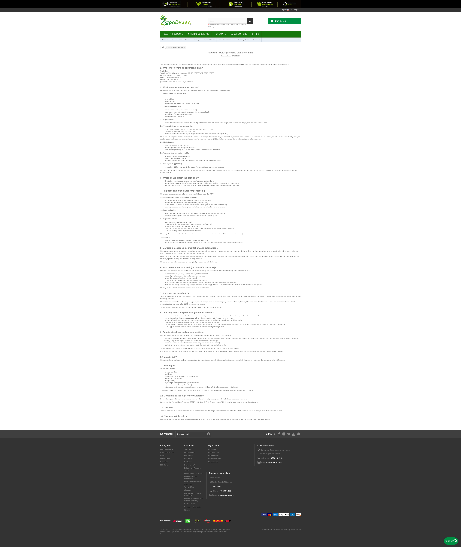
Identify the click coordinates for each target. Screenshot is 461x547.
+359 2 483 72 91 (276, 458)
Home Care (220, 34)
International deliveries (226, 40)
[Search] (250, 21)
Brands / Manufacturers (181, 40)
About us (165, 40)
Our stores (188, 459)
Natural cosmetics (198, 34)
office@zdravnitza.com (274, 462)
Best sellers (188, 456)
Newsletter (166, 433)
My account (213, 445)
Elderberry (164, 465)
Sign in (297, 10)
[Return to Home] (163, 47)
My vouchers (213, 462)
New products (189, 452)
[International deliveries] (230, 4)
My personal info (214, 459)
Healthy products (173, 34)
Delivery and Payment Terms (204, 40)
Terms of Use (189, 487)
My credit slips (213, 452)
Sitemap (187, 510)
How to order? (189, 465)
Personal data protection (193, 473)
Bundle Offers (239, 34)
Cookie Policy (219, 335)
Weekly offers (243, 40)
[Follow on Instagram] (283, 433)
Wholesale (256, 40)
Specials (187, 449)
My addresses (213, 456)
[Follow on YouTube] (293, 433)
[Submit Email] (208, 434)
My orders (212, 449)
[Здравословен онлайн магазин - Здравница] (182, 21)
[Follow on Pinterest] (298, 433)
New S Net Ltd (296, 529)
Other (255, 34)
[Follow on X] (288, 433)
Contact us (188, 462)
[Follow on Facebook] (279, 433)
